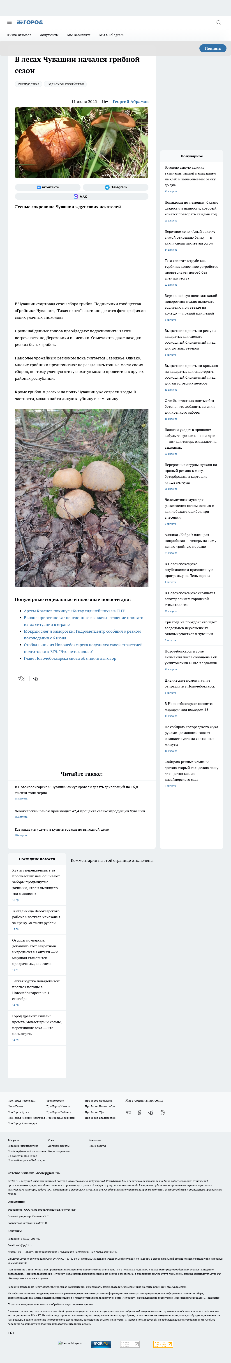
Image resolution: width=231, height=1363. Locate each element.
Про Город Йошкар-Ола (100, 1106)
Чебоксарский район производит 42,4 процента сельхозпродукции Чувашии (80, 813)
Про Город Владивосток (100, 1117)
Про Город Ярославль (99, 1100)
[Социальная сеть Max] (81, 196)
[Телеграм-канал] (115, 187)
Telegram (13, 1140)
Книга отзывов (19, 35)
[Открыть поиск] (218, 22)
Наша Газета (15, 1106)
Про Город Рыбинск (58, 1112)
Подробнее (212, 1297)
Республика (28, 83)
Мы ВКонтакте (79, 35)
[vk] (22, 678)
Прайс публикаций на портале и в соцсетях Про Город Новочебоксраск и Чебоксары (27, 1156)
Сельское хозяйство (65, 83)
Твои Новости (55, 1100)
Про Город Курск (18, 1112)
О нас (51, 1140)
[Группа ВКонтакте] (48, 187)
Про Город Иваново (58, 1106)
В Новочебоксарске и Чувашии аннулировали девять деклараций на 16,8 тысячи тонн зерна (76, 792)
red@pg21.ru (24, 1245)
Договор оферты (58, 1145)
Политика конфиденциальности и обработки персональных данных (50, 1304)
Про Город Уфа (94, 1112)
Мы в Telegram (111, 35)
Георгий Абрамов (130, 101)
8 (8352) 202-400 (30, 1238)
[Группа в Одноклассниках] (139, 1112)
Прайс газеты (97, 1145)
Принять (213, 48)
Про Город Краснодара (22, 1123)
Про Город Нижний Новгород (26, 1117)
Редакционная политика (23, 1145)
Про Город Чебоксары (21, 1100)
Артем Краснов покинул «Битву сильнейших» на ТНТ (74, 610)
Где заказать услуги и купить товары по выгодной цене (62, 832)
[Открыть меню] (9, 22)
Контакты (95, 1140)
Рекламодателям (59, 1151)
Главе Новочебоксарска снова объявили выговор (70, 658)
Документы (49, 35)
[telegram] (37, 678)
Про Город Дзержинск (60, 1117)
